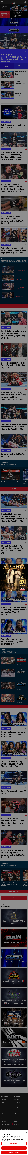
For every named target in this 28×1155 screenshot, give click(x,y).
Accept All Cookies (13, 1152)
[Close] (26, 1132)
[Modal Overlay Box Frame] (14, 577)
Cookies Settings (14, 1143)
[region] (14, 1142)
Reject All (14, 1148)
